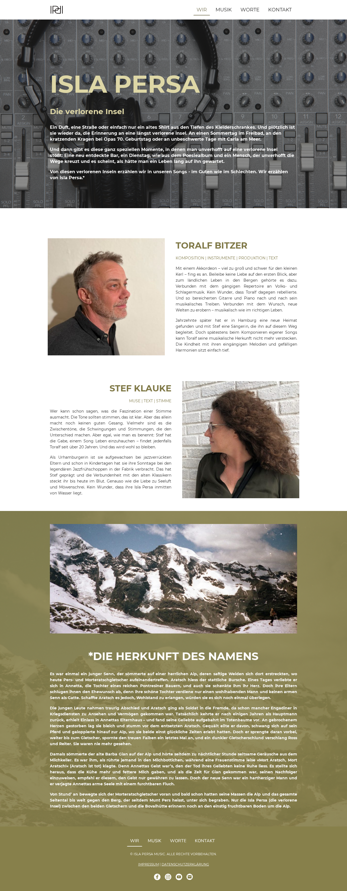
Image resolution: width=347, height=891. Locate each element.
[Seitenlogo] (56, 10)
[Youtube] (179, 877)
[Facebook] (157, 877)
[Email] (190, 877)
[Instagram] (168, 877)
